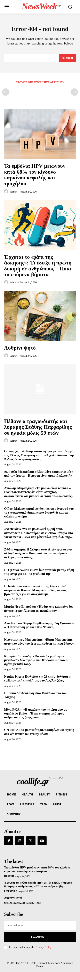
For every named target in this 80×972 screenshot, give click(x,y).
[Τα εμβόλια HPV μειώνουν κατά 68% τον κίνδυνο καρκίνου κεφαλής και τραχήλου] (40, 134)
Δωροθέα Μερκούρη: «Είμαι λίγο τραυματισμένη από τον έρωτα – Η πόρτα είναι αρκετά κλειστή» (38, 473)
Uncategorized (14, 902)
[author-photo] (6, 191)
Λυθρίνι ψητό (20, 348)
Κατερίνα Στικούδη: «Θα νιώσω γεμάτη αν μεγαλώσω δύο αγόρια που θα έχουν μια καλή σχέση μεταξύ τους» (35, 660)
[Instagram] (19, 840)
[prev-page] (5, 92)
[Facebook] (8, 840)
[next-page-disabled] (74, 92)
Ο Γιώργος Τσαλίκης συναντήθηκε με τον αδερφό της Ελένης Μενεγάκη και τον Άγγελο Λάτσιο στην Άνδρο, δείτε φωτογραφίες (39, 455)
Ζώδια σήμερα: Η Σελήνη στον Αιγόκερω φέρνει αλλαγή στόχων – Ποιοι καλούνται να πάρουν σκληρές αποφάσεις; (38, 553)
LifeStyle (10, 891)
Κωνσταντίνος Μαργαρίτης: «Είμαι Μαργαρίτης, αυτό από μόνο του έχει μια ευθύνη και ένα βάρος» (39, 641)
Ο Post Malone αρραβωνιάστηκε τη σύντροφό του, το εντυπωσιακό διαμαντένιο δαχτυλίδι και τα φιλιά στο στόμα (39, 512)
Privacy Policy (43, 947)
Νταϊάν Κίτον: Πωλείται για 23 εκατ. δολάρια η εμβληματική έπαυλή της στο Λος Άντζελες (37, 678)
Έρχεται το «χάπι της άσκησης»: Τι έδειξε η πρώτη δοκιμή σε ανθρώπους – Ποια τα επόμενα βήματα (38, 266)
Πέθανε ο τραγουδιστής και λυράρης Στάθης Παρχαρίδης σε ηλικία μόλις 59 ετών (38, 427)
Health (9, 876)
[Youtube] (42, 840)
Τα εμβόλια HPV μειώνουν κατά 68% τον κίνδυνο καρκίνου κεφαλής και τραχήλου (34, 175)
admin (13, 191)
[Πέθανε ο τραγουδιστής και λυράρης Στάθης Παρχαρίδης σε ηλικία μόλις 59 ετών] (40, 389)
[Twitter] (30, 840)
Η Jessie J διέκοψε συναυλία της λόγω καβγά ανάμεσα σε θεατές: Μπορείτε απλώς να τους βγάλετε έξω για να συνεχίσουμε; (35, 590)
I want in (37, 937)
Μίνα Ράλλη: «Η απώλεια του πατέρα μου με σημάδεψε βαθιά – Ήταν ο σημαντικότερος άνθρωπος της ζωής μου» (35, 713)
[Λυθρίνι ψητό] (40, 316)
